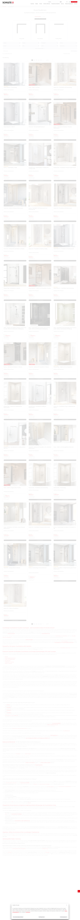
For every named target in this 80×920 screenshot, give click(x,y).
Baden (36, 3)
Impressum (28, 912)
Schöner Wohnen (46, 3)
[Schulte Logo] (8, 3)
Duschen (32, 3)
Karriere (75, 3)
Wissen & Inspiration (69, 3)
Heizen (40, 3)
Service (62, 3)
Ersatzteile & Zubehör (55, 3)
